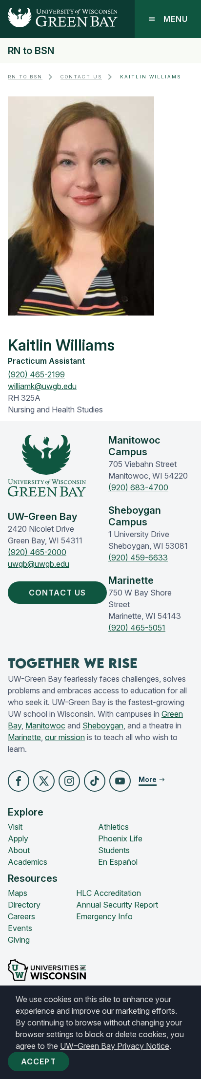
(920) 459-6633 (138, 557)
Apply (18, 838)
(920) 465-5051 (136, 628)
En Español (118, 862)
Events (20, 928)
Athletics (113, 827)
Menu (175, 19)
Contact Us (81, 76)
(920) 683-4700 (138, 487)
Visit (15, 827)
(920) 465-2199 (36, 374)
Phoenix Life (120, 838)
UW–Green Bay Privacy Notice (114, 1046)
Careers (21, 916)
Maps (17, 893)
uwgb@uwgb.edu (38, 564)
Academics (27, 862)
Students (114, 850)
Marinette (24, 737)
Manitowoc (45, 725)
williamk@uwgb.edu (42, 386)
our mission (65, 737)
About (19, 850)
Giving (19, 940)
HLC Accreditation (108, 893)
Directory (24, 905)
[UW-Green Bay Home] (59, 19)
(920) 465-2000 (37, 552)
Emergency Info (104, 916)
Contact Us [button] (57, 592)
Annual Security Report (117, 905)
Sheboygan (102, 725)
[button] (18, 781)
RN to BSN (31, 51)
